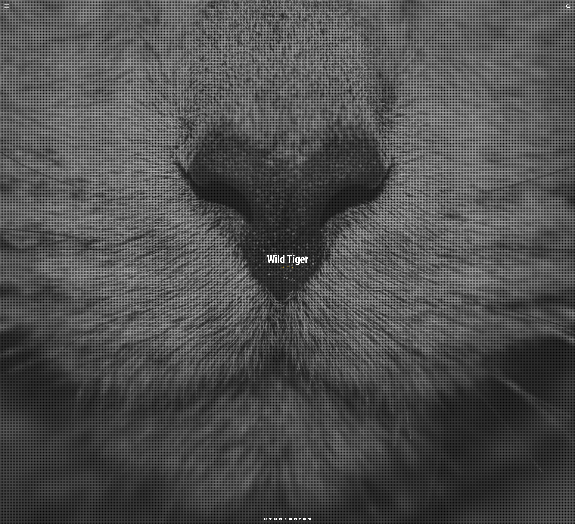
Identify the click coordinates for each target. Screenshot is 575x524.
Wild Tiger (287, 259)
